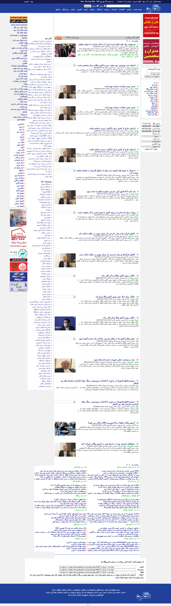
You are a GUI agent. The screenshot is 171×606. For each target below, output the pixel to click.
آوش (22, 147)
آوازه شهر (20, 145)
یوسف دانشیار (45, 220)
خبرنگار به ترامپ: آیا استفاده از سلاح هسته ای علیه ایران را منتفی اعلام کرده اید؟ (58, 505)
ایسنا (136, 110)
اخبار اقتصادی (133, 385)
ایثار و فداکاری (45, 371)
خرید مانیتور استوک (20, 91)
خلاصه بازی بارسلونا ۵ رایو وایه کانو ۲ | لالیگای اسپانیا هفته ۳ (118, 499)
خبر (151, 1)
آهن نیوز (21, 150)
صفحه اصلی (157, 1)
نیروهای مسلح (45, 189)
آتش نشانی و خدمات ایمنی (41, 307)
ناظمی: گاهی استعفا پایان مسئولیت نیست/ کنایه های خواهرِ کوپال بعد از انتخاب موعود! (56, 501)
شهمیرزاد (47, 217)
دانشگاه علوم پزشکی (43, 330)
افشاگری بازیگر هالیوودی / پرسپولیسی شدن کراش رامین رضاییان (41, 58)
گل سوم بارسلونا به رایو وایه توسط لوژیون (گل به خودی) (119, 505)
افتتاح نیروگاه (46, 381)
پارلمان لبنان (46, 263)
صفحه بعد (134, 41)
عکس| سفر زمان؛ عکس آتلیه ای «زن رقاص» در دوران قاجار (65, 493)
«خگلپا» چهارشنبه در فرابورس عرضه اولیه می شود (121, 473)
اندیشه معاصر (128, 510)
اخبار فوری (20, 165)
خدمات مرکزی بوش (20, 117)
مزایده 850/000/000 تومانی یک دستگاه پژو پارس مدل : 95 (118, 546)
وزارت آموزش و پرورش (42, 322)
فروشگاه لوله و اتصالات (19, 66)
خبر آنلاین (135, 425)
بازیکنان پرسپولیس (44, 332)
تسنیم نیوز (135, 68)
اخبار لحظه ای (19, 168)
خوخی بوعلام (46, 233)
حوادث (73, 9)
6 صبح (21, 127)
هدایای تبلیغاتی (22, 99)
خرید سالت (23, 101)
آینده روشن (20, 152)
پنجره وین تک (22, 76)
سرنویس (77, 524)
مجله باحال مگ (22, 32)
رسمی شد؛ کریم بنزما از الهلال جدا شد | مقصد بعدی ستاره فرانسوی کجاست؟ (59, 475)
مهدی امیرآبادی (45, 378)
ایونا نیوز (77, 467)
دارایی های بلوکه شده (98, 54)
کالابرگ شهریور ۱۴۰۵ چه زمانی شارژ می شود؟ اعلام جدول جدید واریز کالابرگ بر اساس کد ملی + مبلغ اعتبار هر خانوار (98, 514)
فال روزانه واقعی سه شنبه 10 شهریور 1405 (70, 528)
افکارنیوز (21, 188)
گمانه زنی (86, 54)
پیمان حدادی (46, 289)
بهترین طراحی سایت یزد (18, 89)
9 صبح (21, 129)
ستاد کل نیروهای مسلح (42, 314)
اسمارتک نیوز (19, 175)
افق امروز (20, 186)
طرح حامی (46, 243)
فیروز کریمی (46, 294)
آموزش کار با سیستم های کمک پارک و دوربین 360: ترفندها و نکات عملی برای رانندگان (109, 477)
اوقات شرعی (136, 1)
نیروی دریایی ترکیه (44, 325)
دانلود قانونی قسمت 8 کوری (76, 542)
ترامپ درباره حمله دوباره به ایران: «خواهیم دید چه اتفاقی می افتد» (62, 477)
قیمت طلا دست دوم (20, 30)
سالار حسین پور (45, 228)
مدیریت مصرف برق (43, 366)
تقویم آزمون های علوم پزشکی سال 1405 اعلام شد (68, 518)
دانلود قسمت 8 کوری (78, 544)
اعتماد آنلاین (20, 183)
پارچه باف (47, 251)
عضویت (26, 1)
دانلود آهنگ (46, 297)
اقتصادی (121, 9)
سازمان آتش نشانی (43, 358)
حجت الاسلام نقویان (43, 238)
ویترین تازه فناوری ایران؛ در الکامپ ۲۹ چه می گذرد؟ (120, 491)
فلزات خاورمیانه (132, 362)
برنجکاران (47, 256)
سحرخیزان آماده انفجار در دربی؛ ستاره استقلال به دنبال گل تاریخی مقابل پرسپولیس (57, 479)
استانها (58, 9)
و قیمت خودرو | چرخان (125, 467)
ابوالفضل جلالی (45, 383)
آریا (23, 134)
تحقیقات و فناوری (44, 348)
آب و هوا (145, 1)
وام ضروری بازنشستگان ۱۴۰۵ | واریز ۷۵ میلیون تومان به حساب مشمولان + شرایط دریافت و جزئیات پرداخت (101, 516)
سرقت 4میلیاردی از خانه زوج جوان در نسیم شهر (69, 522)
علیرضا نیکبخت (45, 261)
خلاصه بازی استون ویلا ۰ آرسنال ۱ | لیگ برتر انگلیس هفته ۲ (118, 503)
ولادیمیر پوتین (45, 205)
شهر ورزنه (46, 258)
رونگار (77, 495)
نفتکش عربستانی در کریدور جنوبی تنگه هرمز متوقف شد (119, 528)
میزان (136, 236)
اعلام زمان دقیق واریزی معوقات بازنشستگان (70, 520)
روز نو (78, 510)
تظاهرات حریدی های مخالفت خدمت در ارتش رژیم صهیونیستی (117, 536)
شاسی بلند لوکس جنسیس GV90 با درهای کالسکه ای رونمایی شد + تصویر (113, 493)
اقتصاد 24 (20, 193)
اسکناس (21, 173)
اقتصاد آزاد (76, 481)
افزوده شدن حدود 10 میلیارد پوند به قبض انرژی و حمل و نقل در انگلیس (114, 532)
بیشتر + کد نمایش (151, 149)
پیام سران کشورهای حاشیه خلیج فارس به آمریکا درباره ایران (65, 514)
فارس (136, 278)
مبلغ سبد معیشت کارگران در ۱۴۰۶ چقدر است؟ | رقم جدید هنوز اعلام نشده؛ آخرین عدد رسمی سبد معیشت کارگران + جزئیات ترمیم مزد (92, 520)
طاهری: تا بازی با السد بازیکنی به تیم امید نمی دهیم (68, 534)
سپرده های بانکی (44, 376)
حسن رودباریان (45, 212)
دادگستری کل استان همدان (41, 245)
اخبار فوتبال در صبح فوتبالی (130, 495)
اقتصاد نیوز (20, 206)
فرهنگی (99, 9)
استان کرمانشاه (45, 194)
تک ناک (130, 481)
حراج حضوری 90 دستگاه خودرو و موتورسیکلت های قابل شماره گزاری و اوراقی (111, 544)
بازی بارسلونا (46, 207)
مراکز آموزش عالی (43, 353)
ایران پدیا (24, 45)
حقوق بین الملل (112, 54)
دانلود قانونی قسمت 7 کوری (76, 548)
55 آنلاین (21, 124)
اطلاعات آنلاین (19, 180)
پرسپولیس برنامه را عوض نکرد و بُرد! (73, 491)
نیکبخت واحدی (45, 271)
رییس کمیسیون (45, 276)
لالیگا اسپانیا (46, 192)
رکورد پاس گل (45, 215)
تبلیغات (77, 538)
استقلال (21, 170)
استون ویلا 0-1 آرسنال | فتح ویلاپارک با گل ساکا (69, 536)
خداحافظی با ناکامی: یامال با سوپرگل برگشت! (70, 499)
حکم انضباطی (45, 281)
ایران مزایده (128, 538)
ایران (123, 56)
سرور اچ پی (23, 73)
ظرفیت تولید (46, 299)
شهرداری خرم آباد (44, 350)
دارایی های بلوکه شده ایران (129, 54)
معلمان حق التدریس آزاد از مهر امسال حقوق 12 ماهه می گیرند (64, 489)
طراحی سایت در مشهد (19, 48)
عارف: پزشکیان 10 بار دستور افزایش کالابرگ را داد (68, 485)
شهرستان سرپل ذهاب (42, 345)
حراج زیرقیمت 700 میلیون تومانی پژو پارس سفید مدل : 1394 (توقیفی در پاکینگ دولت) (109, 548)
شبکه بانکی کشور (44, 373)
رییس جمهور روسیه (43, 355)
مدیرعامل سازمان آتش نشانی (40, 304)
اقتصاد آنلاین (19, 198)
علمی (86, 9)
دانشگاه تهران (45, 184)
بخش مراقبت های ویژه (42, 320)
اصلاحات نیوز (19, 178)
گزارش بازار (46, 284)
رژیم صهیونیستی (44, 202)
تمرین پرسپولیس (44, 386)
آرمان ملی (20, 132)
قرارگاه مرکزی (45, 187)
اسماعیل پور (46, 248)
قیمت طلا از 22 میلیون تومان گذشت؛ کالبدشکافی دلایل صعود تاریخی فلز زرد (59, 546)
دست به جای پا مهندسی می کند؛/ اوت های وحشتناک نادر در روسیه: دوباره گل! (59, 532)
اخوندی (48, 210)
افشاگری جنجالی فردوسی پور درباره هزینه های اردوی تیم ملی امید (63, 471)
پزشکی (92, 9)
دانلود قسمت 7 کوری (78, 550)
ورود (31, 1)
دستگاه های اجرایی (43, 337)
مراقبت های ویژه (44, 368)
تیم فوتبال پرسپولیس (43, 317)
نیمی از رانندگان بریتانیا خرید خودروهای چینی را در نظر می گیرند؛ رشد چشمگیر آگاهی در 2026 (106, 475)
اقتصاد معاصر (19, 203)
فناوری (79, 9)
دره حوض (47, 240)
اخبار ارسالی (19, 157)
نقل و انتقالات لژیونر (43, 225)
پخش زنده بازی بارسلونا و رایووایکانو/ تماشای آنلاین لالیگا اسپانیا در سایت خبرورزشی (39, 43)
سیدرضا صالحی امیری (42, 327)
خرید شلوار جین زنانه (20, 40)
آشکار (22, 137)
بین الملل (65, 9)
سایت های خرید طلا (20, 27)
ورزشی (106, 9)
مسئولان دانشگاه (44, 360)
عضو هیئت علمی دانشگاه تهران (39, 302)
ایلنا (137, 47)
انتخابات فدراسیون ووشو (42, 230)
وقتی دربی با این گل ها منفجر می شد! (72, 516)
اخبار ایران (20, 163)
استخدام (120, 1)
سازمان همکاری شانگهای (41, 309)
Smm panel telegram (19, 25)
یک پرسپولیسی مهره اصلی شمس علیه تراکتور (70, 530)
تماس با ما (127, 1)
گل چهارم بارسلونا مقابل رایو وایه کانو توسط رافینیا (121, 501)
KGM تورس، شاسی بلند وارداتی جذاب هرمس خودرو (120, 471)
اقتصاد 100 (20, 191)
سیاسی (129, 9)
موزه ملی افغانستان (43, 222)
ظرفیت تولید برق (44, 363)
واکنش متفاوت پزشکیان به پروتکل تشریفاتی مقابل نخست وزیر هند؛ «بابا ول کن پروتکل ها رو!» (53, 473)
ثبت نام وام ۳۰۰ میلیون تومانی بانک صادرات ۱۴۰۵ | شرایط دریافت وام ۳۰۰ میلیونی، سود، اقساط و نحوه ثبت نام (100, 522)
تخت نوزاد (23, 50)
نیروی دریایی (46, 266)
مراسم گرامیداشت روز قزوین (128, 534)
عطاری (25, 63)
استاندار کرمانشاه (44, 335)
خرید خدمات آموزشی (43, 343)
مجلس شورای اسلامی (42, 340)
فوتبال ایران (46, 279)
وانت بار (24, 86)
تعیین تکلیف (46, 291)
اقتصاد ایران (19, 201)
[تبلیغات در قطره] (18, 22)
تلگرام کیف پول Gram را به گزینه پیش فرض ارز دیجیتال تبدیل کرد (116, 485)
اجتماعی (114, 9)
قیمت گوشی (23, 43)
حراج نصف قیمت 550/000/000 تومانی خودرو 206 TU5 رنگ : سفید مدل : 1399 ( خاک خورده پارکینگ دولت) (101, 542)
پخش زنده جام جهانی (20, 68)
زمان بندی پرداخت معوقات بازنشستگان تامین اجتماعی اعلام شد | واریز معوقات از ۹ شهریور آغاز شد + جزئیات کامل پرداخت (96, 518)
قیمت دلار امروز (21, 78)
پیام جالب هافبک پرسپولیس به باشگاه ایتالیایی (70, 487)
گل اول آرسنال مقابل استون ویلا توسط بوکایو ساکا (121, 507)
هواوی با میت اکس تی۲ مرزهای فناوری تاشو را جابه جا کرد (118, 487)
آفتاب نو (21, 142)
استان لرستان (45, 268)
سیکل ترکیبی (45, 286)
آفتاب (22, 140)
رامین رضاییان (45, 197)
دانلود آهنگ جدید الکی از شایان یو (39, 49)
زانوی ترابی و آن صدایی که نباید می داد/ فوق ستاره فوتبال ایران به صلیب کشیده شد (57, 507)
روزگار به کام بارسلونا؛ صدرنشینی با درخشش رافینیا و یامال (118, 530)
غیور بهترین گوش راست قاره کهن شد (73, 503)
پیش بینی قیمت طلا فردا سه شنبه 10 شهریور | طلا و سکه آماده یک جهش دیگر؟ (39, 143)
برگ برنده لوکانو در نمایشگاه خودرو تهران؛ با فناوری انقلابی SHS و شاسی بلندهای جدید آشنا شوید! (105, 479)
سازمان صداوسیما (44, 199)
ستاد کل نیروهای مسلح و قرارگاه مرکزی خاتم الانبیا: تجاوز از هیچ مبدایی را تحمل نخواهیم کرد (40, 112)
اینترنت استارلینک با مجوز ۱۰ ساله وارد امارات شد (121, 489)
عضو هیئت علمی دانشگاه (42, 312)
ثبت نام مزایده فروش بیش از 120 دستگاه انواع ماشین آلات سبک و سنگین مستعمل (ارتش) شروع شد (104, 550)
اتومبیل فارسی (18, 155)
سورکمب (47, 235)
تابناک (136, 89)
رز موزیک (24, 114)
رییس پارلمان (45, 274)
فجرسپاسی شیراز (44, 253)
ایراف (136, 131)
